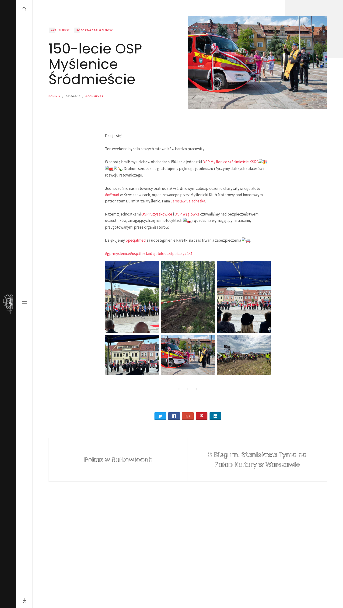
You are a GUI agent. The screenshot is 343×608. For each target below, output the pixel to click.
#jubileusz (161, 253)
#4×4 (188, 253)
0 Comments (94, 96)
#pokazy (177, 253)
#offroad (112, 194)
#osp (134, 253)
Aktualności (61, 30)
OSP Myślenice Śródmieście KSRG (231, 161)
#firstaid (145, 253)
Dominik (54, 96)
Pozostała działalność (95, 30)
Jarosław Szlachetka (188, 201)
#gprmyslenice (117, 253)
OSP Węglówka (187, 214)
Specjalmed (136, 240)
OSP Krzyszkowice (156, 214)
